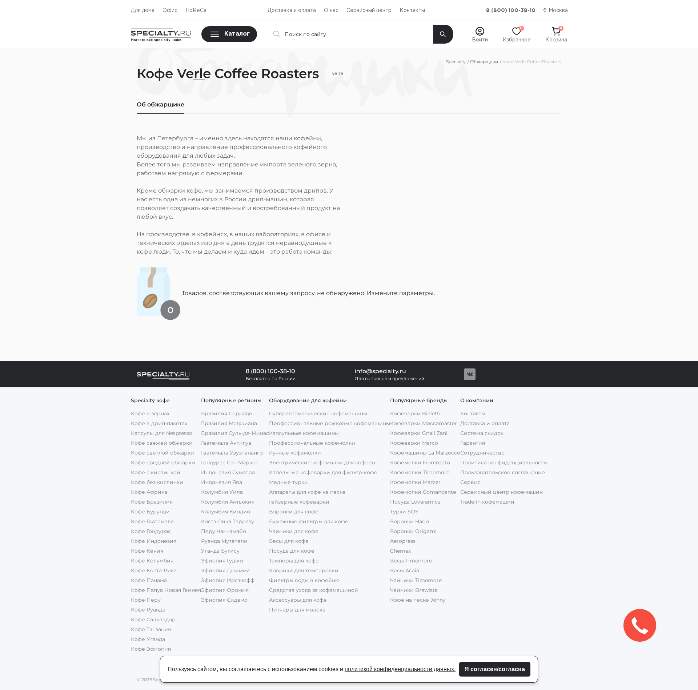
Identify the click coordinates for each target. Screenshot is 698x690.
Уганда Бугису (220, 551)
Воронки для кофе (293, 511)
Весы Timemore (411, 560)
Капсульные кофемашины (304, 433)
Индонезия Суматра (228, 472)
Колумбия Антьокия (227, 502)
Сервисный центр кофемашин (501, 492)
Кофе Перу (146, 600)
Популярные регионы (231, 400)
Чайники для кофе (293, 531)
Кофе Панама (149, 580)
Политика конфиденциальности (503, 462)
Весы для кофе (289, 541)
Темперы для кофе (294, 560)
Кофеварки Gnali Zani (419, 433)
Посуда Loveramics (415, 502)
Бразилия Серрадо (226, 413)
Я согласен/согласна (495, 669)
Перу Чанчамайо (223, 531)
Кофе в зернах (150, 413)
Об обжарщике (160, 104)
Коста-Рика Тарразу (227, 521)
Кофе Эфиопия (151, 649)
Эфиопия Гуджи (222, 560)
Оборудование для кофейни (308, 400)
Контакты (412, 10)
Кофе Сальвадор (153, 619)
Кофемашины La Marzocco (425, 452)
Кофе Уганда (148, 639)
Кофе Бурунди (150, 511)
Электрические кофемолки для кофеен (322, 462)
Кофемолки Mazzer (415, 482)
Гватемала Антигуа (226, 443)
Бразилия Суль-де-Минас (235, 433)
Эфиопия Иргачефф (227, 580)
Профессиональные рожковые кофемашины (329, 423)
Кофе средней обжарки (163, 462)
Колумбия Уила (222, 492)
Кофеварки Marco (414, 443)
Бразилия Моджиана (229, 423)
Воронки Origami (413, 531)
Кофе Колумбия (152, 560)
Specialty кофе (150, 400)
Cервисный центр (369, 10)
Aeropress (403, 541)
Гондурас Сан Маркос (229, 462)
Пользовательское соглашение (502, 472)
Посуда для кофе (291, 551)
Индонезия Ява (221, 482)
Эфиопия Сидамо (224, 600)
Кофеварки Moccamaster (423, 423)
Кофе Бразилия (152, 502)
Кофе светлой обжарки (162, 452)
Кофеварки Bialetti (415, 413)
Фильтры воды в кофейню (304, 580)
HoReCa (195, 10)
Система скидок (482, 433)
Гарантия (472, 443)
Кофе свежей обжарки (162, 443)
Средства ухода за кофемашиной (313, 590)
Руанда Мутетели (224, 541)
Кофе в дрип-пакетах (159, 423)
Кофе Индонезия (153, 541)
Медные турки (288, 482)
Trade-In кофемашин (487, 502)
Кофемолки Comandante (423, 492)
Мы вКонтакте (470, 374)
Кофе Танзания (151, 629)
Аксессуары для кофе (298, 600)
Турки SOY (404, 511)
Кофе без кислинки (157, 482)
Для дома (143, 10)
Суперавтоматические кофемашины (318, 413)
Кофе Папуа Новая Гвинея (166, 590)
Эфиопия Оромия (225, 590)
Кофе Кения (147, 551)
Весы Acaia (404, 570)
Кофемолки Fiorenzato (420, 462)
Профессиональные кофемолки (312, 443)
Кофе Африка (149, 492)
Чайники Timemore (416, 580)
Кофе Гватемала (152, 521)
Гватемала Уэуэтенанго (232, 452)
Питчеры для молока (297, 609)
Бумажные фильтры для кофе (308, 521)
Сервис (470, 482)
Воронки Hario (409, 521)
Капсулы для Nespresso (161, 433)
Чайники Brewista (414, 590)
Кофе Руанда (148, 609)
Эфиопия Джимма (225, 570)
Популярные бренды (419, 400)
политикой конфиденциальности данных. (400, 669)
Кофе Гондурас (151, 531)
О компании (476, 400)
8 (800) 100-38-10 (510, 10)
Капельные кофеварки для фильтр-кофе (323, 472)
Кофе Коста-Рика (154, 570)
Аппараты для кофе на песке (307, 492)
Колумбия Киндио (225, 511)
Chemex (400, 551)
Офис (170, 10)
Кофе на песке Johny (418, 600)
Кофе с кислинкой (155, 472)
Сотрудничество (482, 452)
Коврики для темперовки (303, 570)
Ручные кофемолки (295, 452)
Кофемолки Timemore (419, 472)
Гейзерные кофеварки (299, 502)
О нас (331, 10)
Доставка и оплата (292, 10)
